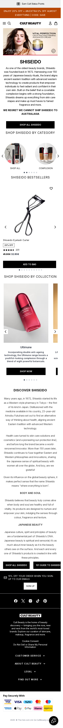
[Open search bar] (9, 23)
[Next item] (58, 156)
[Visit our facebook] (15, 601)
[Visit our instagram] (30, 601)
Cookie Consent (30, 641)
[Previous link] (5, 331)
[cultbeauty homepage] (30, 23)
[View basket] (55, 23)
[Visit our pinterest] (45, 601)
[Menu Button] (3, 23)
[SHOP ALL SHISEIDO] (30, 41)
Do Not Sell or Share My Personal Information (30, 645)
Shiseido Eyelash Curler (16, 240)
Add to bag (29, 264)
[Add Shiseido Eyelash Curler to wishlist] (51, 188)
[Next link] (55, 331)
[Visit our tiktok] (37, 601)
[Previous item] (2, 156)
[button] (53, 720)
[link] (50, 23)
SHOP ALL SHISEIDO (30, 124)
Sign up (30, 586)
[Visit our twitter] (23, 601)
